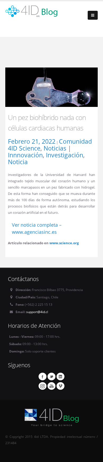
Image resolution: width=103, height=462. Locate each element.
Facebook (42, 376)
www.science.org (64, 243)
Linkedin (60, 376)
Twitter (51, 376)
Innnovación (25, 155)
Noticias (55, 148)
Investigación (64, 155)
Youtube (51, 386)
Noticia (18, 162)
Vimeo (60, 386)
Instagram (42, 386)
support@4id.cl (37, 312)
